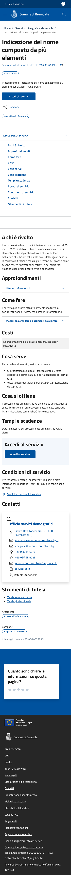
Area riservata (13, 749)
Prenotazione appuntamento (21, 795)
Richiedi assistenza (15, 801)
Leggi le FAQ (11, 815)
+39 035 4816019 (25, 551)
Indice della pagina (15, 135)
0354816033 (22, 569)
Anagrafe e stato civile (40, 28)
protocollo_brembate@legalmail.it (36, 563)
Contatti (9, 788)
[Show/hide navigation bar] (5, 14)
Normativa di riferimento (15, 115)
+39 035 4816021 (25, 557)
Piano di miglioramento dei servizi (23, 841)
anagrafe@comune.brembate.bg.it (35, 546)
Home (7, 28)
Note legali (11, 775)
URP (7, 755)
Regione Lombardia (14, 4)
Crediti (8, 762)
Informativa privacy (15, 769)
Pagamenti (11, 821)
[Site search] (64, 14)
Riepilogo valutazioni (16, 828)
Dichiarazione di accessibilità (21, 782)
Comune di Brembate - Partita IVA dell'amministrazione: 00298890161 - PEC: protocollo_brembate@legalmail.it (29, 852)
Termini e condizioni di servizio (24, 494)
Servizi (19, 28)
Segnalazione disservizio (18, 834)
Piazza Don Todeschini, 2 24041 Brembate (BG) (34, 532)
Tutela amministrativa (19, 597)
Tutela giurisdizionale (19, 601)
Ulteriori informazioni (18, 288)
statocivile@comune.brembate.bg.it (36, 540)
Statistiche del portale (17, 808)
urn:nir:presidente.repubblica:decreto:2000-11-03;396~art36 (32, 65)
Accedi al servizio (19, 96)
